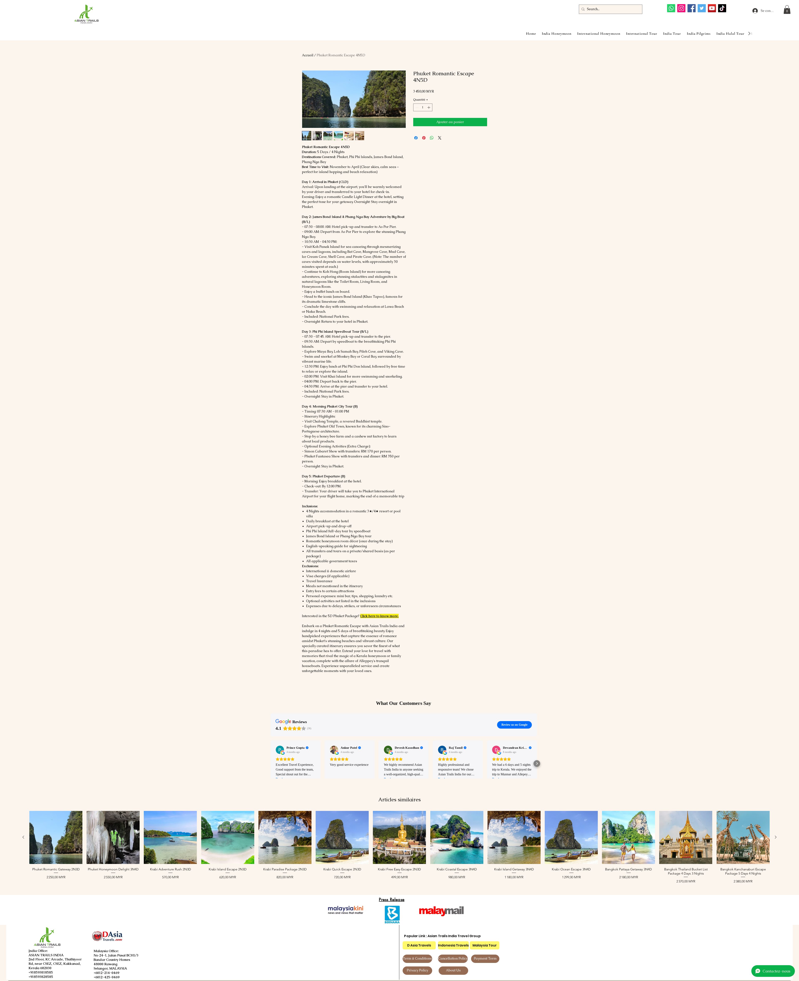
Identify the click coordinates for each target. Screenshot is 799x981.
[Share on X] (439, 137)
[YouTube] (712, 8)
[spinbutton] (423, 107)
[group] (399, 849)
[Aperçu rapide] (55, 837)
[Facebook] (691, 8)
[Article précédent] (23, 837)
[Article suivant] (775, 837)
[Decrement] (416, 107)
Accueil (307, 55)
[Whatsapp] (671, 8)
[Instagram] (681, 8)
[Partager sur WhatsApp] (431, 137)
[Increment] (429, 107)
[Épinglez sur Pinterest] (423, 137)
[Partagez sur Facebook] (415, 137)
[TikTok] (722, 8)
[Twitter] (702, 8)
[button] (787, 9)
